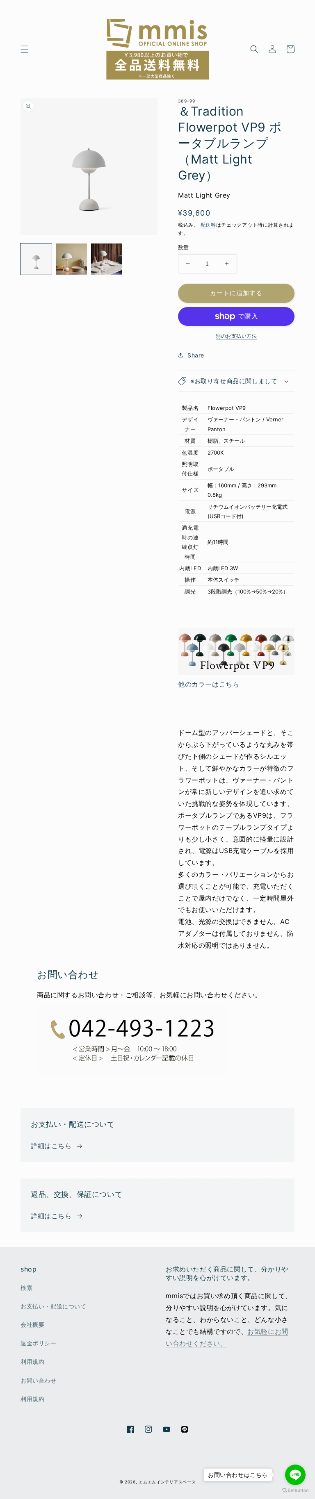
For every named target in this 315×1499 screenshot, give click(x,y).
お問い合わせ (39, 1380)
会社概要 (32, 1324)
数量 (183, 247)
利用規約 (32, 1361)
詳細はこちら (51, 1146)
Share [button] (195, 355)
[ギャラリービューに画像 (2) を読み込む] (71, 259)
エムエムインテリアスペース (167, 1481)
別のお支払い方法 (236, 336)
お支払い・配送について (54, 1306)
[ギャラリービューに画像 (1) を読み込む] (36, 259)
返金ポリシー (39, 1343)
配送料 (208, 225)
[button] (25, 49)
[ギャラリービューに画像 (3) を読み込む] (106, 259)
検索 (26, 1287)
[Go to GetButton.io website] (295, 1490)
